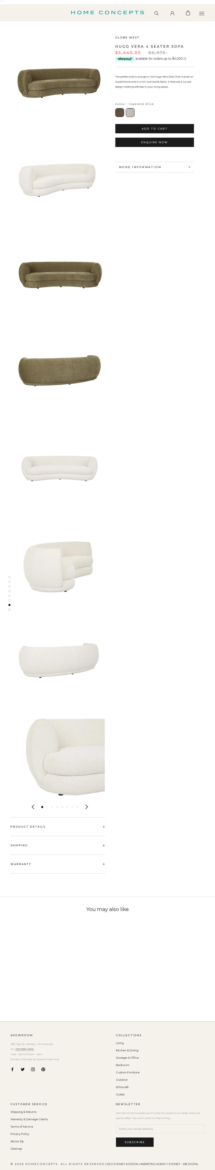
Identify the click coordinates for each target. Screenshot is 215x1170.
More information (140, 167)
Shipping (19, 845)
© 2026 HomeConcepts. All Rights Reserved (57, 1164)
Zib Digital (190, 1164)
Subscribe (135, 1142)
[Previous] (33, 807)
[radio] (119, 112)
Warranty (20, 864)
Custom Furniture (128, 1072)
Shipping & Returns (23, 1112)
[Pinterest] (43, 1069)
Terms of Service (21, 1126)
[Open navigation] (201, 13)
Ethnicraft (122, 1087)
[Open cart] (188, 13)
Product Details (28, 826)
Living (120, 1043)
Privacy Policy (19, 1134)
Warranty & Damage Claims (29, 1119)
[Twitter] (23, 1069)
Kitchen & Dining (127, 1050)
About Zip (17, 1141)
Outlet (120, 1094)
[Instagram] (33, 1069)
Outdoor (122, 1079)
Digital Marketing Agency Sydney (154, 1164)
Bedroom (122, 1065)
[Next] (86, 807)
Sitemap (16, 1148)
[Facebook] (12, 1069)
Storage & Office (127, 1057)
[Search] (156, 13)
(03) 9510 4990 (25, 1049)
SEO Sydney (116, 1164)
